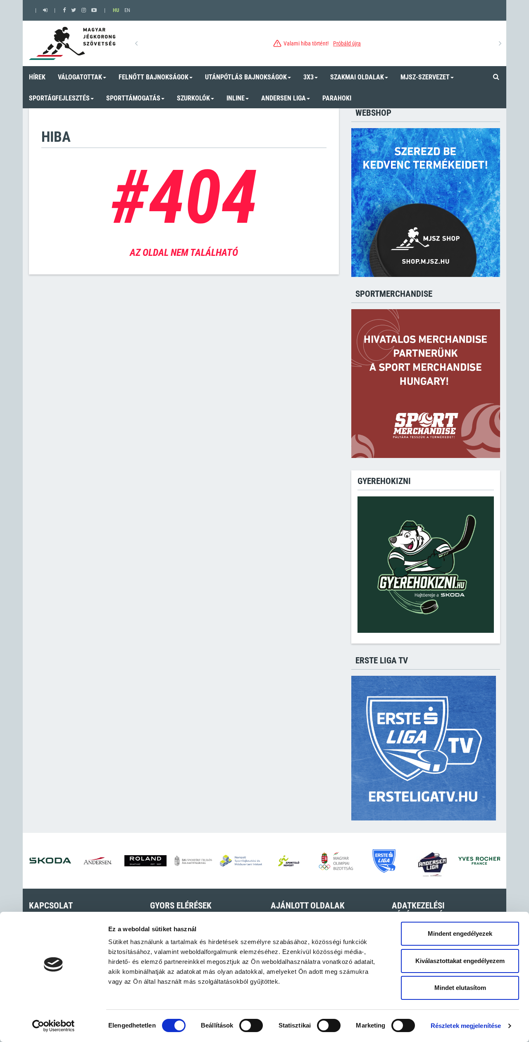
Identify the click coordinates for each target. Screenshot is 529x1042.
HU (116, 10)
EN (127, 10)
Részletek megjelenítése (466, 1025)
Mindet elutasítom (460, 987)
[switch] (251, 1025)
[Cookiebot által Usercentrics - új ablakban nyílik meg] (53, 1026)
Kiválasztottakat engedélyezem (460, 960)
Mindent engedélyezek (460, 933)
